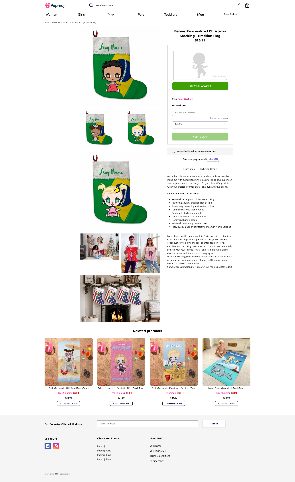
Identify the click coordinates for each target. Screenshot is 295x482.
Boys (111, 15)
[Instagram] (56, 446)
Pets (141, 15)
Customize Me (68, 403)
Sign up (214, 423)
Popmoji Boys (104, 454)
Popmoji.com (64, 474)
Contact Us (155, 445)
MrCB (200, 15)
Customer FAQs (158, 450)
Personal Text (179, 105)
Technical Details (208, 168)
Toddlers (171, 15)
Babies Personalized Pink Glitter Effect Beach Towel (121, 388)
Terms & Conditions (160, 455)
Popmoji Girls (104, 450)
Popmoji (101, 446)
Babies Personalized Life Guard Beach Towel (68, 388)
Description (189, 168)
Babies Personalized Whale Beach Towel (226, 388)
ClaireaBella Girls (81, 15)
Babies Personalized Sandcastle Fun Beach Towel (174, 388)
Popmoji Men (104, 459)
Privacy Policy (156, 460)
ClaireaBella (51, 15)
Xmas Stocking (185, 98)
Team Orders (230, 15)
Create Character (200, 85)
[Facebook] (48, 446)
